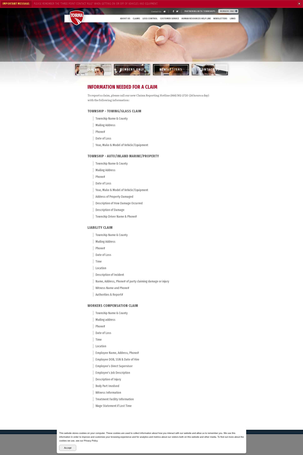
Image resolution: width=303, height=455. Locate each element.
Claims (136, 18)
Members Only (227, 11)
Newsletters (220, 18)
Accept (67, 447)
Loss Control (150, 18)
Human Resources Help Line (196, 18)
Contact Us (156, 11)
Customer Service (169, 18)
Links (232, 18)
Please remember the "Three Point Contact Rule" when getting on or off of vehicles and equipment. (96, 3)
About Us (125, 18)
